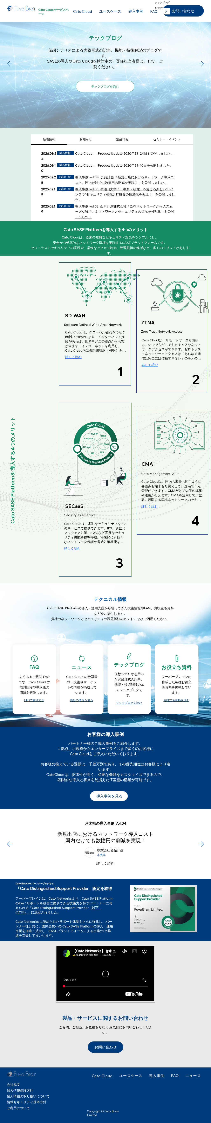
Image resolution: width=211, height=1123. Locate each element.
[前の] (9, 844)
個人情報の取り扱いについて (28, 1096)
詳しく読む (105, 866)
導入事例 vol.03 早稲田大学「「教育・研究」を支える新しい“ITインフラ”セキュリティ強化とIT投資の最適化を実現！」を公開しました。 (125, 194)
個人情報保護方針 (20, 1090)
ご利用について (18, 1108)
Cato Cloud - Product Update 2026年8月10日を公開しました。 (124, 165)
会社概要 (13, 1084)
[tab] (49, 139)
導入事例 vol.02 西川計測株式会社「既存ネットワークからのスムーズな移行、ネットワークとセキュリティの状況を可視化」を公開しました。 (124, 211)
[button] (163, 908)
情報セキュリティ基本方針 (26, 1102)
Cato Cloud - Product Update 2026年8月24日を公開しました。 (124, 153)
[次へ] (201, 844)
